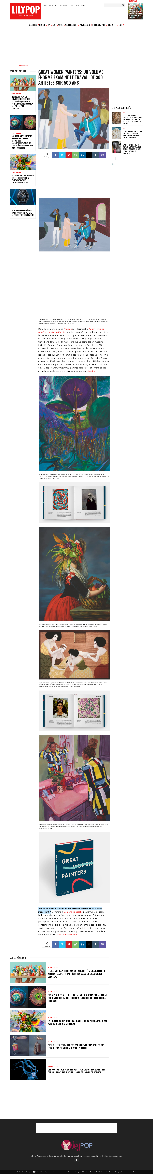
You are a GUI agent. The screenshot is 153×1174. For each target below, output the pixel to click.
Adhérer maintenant (66, 934)
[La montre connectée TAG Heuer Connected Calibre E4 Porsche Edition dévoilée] (23, 197)
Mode (92, 1172)
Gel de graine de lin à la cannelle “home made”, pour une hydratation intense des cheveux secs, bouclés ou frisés (132, 119)
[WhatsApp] (75, 155)
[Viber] (102, 155)
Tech (14, 207)
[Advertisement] (84, 14)
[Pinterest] (69, 155)
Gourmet (128, 1172)
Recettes (70, 1172)
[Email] (89, 155)
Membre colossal (72, 911)
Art (87, 1172)
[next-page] (116, 158)
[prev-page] (113, 158)
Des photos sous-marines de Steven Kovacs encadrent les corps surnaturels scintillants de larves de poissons (76, 1071)
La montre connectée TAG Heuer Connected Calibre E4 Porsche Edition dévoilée (23, 212)
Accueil (13, 65)
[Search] (123, 5)
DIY (124, 113)
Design (77, 1172)
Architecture (100, 1172)
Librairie (91, 371)
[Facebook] (55, 155)
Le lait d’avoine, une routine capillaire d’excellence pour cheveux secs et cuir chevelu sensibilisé (132, 134)
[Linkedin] (82, 155)
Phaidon (68, 329)
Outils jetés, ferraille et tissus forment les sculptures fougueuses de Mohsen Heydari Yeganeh (76, 1046)
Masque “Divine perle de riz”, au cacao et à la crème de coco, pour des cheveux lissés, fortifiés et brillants (132, 149)
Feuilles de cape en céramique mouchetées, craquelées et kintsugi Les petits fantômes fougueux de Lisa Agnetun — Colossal (135, 10)
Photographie (119, 1172)
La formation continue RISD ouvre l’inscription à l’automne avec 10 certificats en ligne (23, 179)
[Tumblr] (95, 155)
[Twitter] (62, 155)
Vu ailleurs (133, 1)
